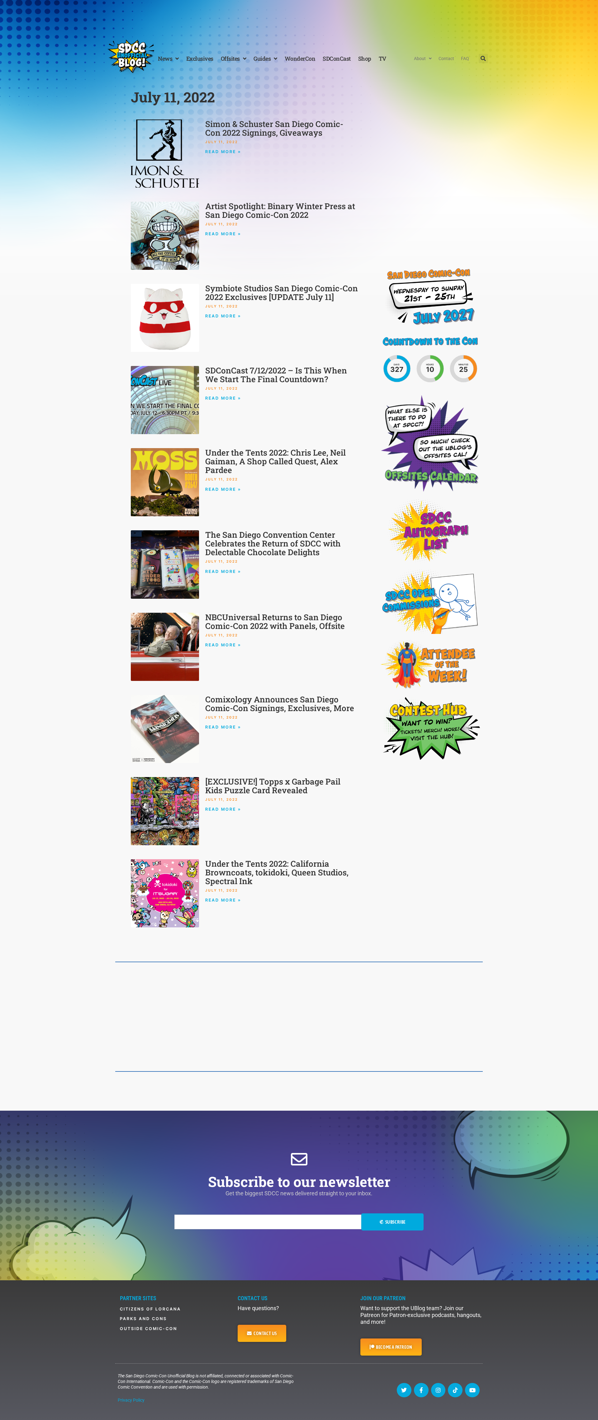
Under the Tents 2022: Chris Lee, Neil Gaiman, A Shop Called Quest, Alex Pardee (275, 461)
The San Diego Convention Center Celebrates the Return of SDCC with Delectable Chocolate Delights (273, 543)
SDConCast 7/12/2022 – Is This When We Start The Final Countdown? (276, 374)
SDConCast (337, 58)
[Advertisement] (299, 17)
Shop (364, 58)
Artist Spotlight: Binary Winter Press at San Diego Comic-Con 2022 (280, 210)
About (420, 58)
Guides (262, 58)
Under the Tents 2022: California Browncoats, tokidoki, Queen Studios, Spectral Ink (277, 872)
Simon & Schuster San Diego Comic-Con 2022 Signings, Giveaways (274, 128)
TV (382, 58)
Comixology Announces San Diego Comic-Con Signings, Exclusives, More (279, 703)
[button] (483, 58)
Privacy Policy (131, 1400)
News (165, 58)
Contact (446, 58)
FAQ (465, 58)
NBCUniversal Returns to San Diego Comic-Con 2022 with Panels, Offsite (275, 621)
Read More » (223, 151)
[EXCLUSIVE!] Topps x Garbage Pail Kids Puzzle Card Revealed (272, 785)
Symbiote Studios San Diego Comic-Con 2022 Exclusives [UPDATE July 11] (281, 292)
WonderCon (300, 58)
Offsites (230, 58)
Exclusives (199, 58)
